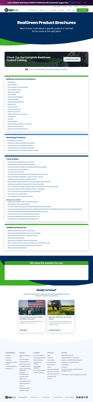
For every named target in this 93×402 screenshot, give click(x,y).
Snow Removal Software (37, 363)
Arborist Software (38, 360)
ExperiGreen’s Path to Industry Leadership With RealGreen (21, 164)
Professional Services (11, 366)
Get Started (82, 10)
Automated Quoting (24, 381)
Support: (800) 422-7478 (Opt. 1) (70, 358)
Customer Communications (24, 373)
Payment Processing (13, 106)
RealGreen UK (9, 368)
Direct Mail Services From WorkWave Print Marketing (20, 145)
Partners (49, 378)
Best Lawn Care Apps (53, 371)
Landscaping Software (39, 358)
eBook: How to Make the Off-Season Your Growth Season (21, 230)
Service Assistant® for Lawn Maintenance (18, 87)
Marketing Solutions (24, 383)
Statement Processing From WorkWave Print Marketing (21, 148)
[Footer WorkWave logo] (10, 397)
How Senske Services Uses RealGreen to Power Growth (21, 162)
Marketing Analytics (24, 388)
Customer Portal (23, 376)
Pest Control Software (39, 370)
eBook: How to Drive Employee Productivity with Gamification (22, 240)
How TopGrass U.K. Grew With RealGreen (17, 194)
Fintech (21, 386)
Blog (48, 355)
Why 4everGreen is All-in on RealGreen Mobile (19, 204)
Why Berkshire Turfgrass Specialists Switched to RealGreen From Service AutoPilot (27, 174)
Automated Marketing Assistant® (16, 101)
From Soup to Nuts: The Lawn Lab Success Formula (20, 196)
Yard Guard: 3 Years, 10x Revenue (16, 171)
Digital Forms (22, 379)
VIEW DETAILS (76, 3)
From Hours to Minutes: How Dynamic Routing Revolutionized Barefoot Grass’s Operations (29, 206)
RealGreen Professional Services (15, 126)
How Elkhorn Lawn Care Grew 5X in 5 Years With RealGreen (22, 179)
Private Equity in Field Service (11, 363)
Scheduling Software (24, 366)
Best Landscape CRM (53, 369)
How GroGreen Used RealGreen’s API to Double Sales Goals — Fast (24, 216)
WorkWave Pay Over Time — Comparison (18, 114)
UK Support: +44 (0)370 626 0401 (70, 362)
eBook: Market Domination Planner (16, 238)
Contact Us (64, 367)
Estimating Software (24, 364)
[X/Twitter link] (80, 397)
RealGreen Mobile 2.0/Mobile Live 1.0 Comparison (20, 124)
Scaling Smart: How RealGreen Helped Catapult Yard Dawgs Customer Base (26, 184)
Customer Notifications (13, 99)
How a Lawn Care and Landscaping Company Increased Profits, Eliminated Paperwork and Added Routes (33, 186)
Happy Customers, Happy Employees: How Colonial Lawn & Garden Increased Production (29, 181)
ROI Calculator (51, 365)
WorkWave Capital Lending (14, 109)
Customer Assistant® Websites (15, 97)
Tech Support (65, 365)
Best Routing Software (53, 374)
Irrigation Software (38, 372)
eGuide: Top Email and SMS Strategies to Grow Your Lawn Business (24, 233)
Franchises (8, 360)
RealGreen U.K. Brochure (61, 69)
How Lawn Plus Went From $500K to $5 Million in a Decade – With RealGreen (26, 189)
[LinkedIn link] (87, 397)
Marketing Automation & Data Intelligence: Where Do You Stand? (23, 150)
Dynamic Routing (12, 94)
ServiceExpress (11, 116)
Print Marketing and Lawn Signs (15, 140)
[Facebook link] (77, 397)
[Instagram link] (82, 397)
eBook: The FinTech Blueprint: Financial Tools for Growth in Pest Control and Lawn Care (29, 242)
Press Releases (51, 362)
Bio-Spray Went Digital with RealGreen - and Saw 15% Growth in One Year (25, 176)
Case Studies (50, 360)
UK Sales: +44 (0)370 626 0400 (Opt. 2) (71, 360)
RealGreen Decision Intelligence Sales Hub (18, 128)
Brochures (50, 358)
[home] (12, 10)
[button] (64, 6)
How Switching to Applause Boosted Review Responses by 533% (23, 218)
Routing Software (24, 362)
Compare (8, 358)
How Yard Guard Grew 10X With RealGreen (18, 169)
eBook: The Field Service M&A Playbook (17, 247)
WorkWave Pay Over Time (14, 111)
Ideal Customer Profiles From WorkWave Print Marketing (21, 143)
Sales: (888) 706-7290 (67, 355)
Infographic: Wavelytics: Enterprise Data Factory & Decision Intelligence (25, 245)
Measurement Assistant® (14, 92)
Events (49, 367)
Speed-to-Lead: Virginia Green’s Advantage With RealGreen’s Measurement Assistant (28, 211)
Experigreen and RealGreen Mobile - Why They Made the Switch (23, 201)
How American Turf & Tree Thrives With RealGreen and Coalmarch (23, 214)
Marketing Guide (51, 376)
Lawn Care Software (38, 355)
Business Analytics (24, 390)
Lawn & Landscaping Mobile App (24, 369)
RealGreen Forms (12, 104)
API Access (10, 119)
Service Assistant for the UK (14, 89)
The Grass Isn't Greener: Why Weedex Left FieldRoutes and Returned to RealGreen (27, 167)
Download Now (72, 59)
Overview (8, 355)
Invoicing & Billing (24, 359)
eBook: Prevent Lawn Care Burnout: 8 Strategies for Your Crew (22, 235)
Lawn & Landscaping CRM (24, 356)
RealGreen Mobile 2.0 (13, 121)
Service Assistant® (12, 84)
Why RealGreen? (12, 82)
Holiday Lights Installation (37, 367)
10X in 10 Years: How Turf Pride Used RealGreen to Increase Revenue (24, 191)
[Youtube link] (84, 397)
